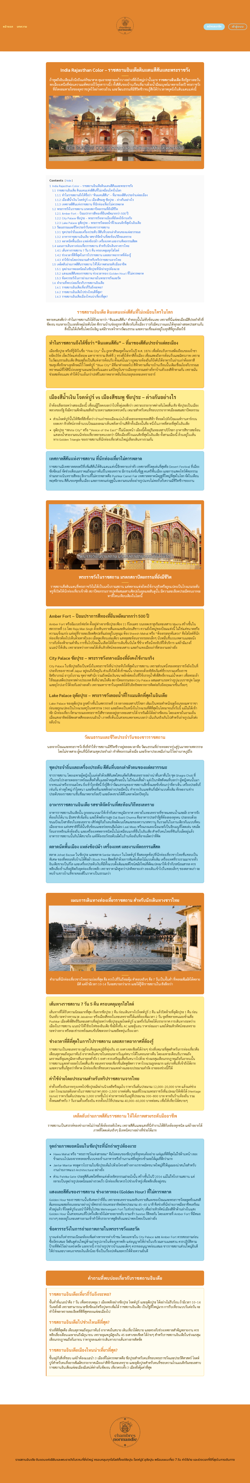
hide (68, 180)
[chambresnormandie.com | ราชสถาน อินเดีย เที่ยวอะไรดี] (125, 25)
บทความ (22, 27)
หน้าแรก (8, 27)
